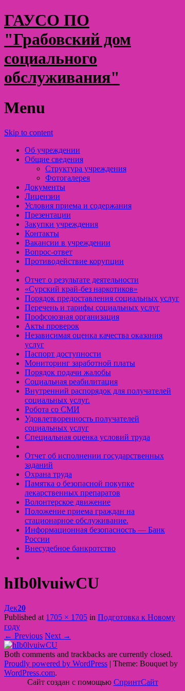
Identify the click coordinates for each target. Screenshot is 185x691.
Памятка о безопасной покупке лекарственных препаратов (79, 488)
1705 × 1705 (66, 617)
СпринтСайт (136, 682)
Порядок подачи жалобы (68, 372)
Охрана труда (48, 474)
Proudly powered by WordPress (55, 663)
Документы (45, 187)
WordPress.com (29, 672)
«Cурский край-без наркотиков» (81, 289)
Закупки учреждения (61, 224)
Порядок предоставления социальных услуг (102, 298)
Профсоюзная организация (72, 316)
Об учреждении (52, 150)
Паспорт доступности (63, 353)
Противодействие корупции (74, 261)
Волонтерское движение (67, 502)
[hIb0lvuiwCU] (31, 645)
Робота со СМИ (52, 409)
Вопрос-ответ (48, 251)
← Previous (23, 635)
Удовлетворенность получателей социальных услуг (82, 423)
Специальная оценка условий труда (87, 437)
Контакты (42, 233)
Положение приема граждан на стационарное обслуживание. (80, 516)
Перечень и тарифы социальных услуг (92, 307)
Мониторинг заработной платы (80, 363)
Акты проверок (52, 326)
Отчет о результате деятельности (82, 279)
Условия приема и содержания (78, 205)
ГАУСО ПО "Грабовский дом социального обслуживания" (67, 48)
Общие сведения (54, 159)
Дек (15, 608)
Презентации (48, 214)
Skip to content (28, 132)
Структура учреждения (85, 168)
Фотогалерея (67, 177)
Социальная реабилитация (71, 381)
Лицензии (42, 196)
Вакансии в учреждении (67, 242)
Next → (58, 635)
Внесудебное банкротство (70, 548)
